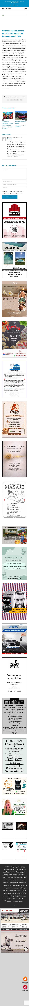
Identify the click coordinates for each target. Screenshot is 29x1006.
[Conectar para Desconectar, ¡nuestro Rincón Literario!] (8, 111)
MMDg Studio (20, 889)
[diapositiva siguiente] (24, 383)
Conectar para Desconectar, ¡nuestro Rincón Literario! (7, 123)
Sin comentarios (7, 127)
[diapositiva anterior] (4, 383)
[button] (3, 120)
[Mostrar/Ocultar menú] (25, 8)
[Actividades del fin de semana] (21, 111)
